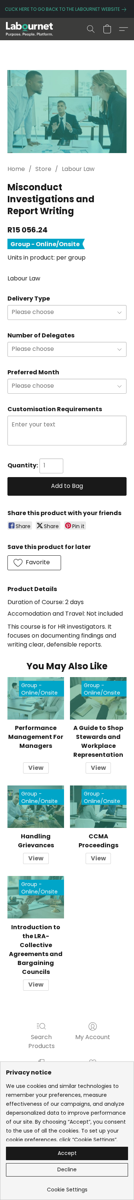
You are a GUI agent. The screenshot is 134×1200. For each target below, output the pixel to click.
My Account (92, 1037)
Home (16, 169)
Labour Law (78, 169)
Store (43, 169)
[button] (30, 29)
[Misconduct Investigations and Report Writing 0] (67, 111)
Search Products (41, 1041)
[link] (67, 9)
